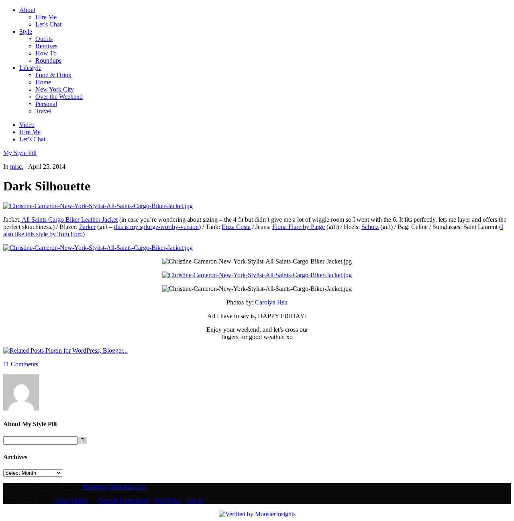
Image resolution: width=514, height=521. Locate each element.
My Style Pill (20, 152)
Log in (194, 500)
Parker (87, 226)
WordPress (167, 500)
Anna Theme (71, 500)
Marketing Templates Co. (114, 486)
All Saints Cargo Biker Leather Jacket (69, 219)
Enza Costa (236, 226)
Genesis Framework (123, 500)
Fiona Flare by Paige (298, 226)
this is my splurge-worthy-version (156, 226)
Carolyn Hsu (271, 302)
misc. (16, 166)
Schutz (370, 226)
